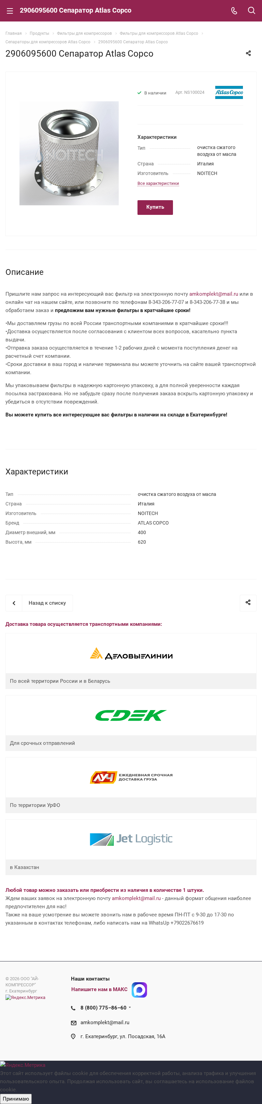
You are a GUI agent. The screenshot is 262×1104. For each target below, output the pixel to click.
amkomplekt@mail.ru (213, 294)
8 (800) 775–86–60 (104, 1008)
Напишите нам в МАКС (99, 989)
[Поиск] (251, 11)
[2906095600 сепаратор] (69, 153)
